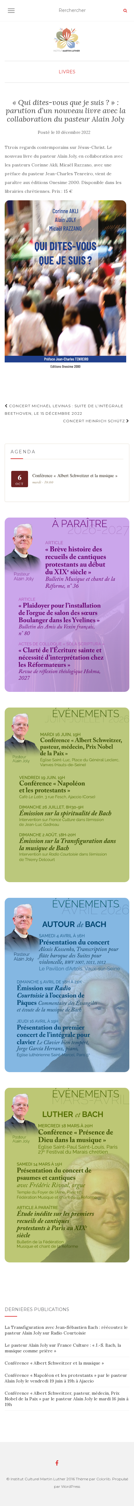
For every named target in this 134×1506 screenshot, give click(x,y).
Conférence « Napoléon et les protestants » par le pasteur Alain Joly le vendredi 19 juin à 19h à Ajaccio (66, 1378)
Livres (67, 72)
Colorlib (103, 1479)
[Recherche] (125, 10)
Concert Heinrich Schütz (94, 421)
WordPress (70, 1486)
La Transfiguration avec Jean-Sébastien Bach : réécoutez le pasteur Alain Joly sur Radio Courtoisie (66, 1330)
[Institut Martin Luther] (67, 39)
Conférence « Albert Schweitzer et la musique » (54, 1363)
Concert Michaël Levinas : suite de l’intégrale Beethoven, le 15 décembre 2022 (64, 409)
